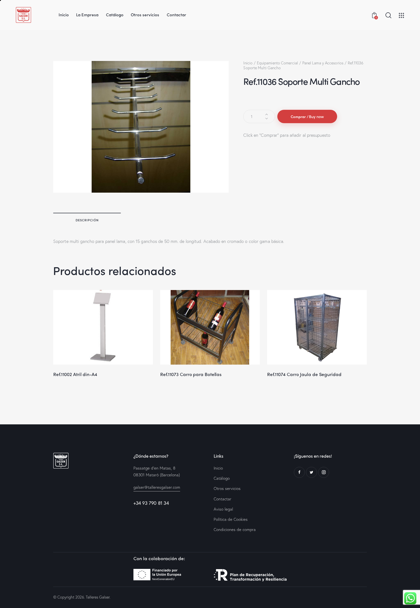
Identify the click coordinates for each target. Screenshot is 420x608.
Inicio (248, 62)
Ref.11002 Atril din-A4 (75, 374)
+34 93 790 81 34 (151, 503)
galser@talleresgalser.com (156, 487)
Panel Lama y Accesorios (322, 62)
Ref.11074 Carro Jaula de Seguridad (304, 374)
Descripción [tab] (87, 220)
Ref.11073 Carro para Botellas (190, 374)
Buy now (316, 116)
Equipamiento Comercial (277, 62)
